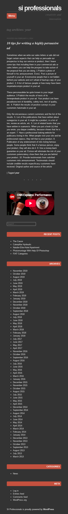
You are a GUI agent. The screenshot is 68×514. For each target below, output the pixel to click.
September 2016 (20, 357)
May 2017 (17, 345)
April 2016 (17, 373)
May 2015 (17, 401)
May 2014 (17, 422)
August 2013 (19, 450)
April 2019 (17, 289)
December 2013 (20, 438)
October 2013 (19, 444)
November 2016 (20, 351)
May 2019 (17, 286)
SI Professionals (39, 8)
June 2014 (17, 419)
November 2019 (20, 271)
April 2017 (17, 348)
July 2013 (17, 453)
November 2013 (20, 441)
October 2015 (19, 388)
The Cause (18, 241)
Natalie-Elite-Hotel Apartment (26, 247)
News (15, 473)
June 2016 (17, 367)
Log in (16, 491)
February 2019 (19, 295)
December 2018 (20, 302)
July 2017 (17, 339)
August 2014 (19, 413)
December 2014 (20, 407)
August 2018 (19, 314)
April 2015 (17, 404)
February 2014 (19, 432)
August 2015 (19, 391)
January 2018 (19, 336)
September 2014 (20, 410)
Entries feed (18, 494)
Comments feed (20, 497)
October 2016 (19, 354)
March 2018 (18, 329)
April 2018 (17, 326)
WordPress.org (20, 500)
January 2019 (19, 298)
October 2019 (19, 274)
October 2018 (19, 308)
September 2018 (20, 311)
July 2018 (17, 317)
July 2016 (17, 364)
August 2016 (19, 360)
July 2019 (17, 280)
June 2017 (17, 342)
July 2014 (17, 416)
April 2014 (17, 425)
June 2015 (17, 397)
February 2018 (19, 333)
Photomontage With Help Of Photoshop (31, 250)
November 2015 (20, 385)
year (17, 173)
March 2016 (18, 376)
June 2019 (17, 283)
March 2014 (18, 428)
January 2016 (19, 379)
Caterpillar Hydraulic (22, 244)
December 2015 (20, 382)
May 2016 (17, 370)
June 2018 (17, 320)
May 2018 (17, 323)
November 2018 (20, 305)
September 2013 (20, 447)
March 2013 (18, 456)
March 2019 (18, 292)
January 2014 (19, 435)
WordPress (48, 509)
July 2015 (17, 394)
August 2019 (19, 277)
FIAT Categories (20, 253)
